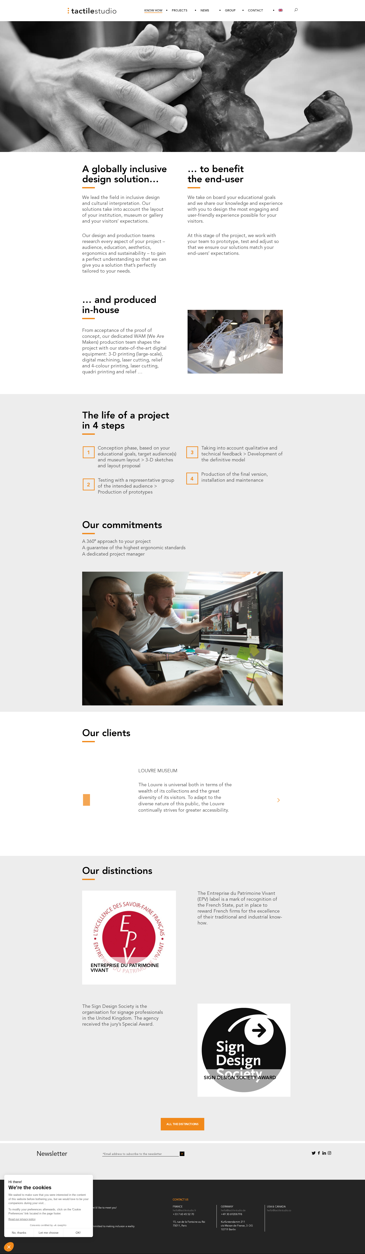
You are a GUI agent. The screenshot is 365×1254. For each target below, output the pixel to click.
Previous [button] (86, 801)
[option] (182, 790)
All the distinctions (182, 1124)
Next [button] (278, 801)
